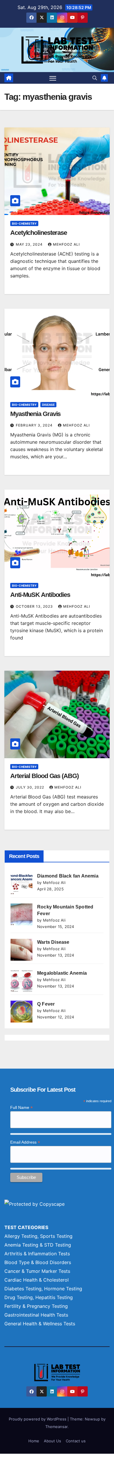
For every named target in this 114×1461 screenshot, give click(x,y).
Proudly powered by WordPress (38, 1419)
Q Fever (46, 1004)
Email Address (25, 1142)
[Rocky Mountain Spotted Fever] (21, 914)
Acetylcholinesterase (38, 232)
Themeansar (56, 1426)
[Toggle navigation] (52, 78)
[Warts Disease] (21, 950)
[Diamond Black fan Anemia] (21, 883)
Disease (48, 404)
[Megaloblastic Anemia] (21, 981)
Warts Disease (53, 942)
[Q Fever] (21, 1012)
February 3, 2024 (35, 425)
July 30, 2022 (30, 787)
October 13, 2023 (35, 606)
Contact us (76, 1441)
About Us (52, 1441)
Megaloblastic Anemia (62, 973)
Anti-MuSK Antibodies (40, 594)
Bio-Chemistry (24, 223)
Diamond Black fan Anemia (68, 875)
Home (33, 1441)
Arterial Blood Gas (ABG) (44, 776)
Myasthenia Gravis (35, 413)
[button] (94, 78)
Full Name (21, 1107)
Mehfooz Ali (66, 244)
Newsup (92, 1419)
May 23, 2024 (30, 244)
